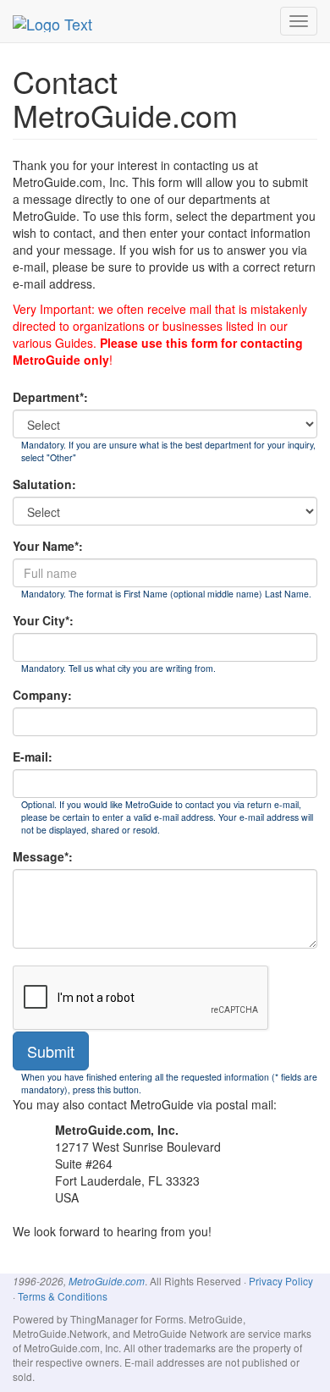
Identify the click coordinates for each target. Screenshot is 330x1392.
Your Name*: (48, 545)
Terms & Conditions (62, 1296)
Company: (42, 694)
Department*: (50, 396)
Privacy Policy (281, 1281)
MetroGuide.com (107, 1281)
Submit (50, 1051)
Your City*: (43, 620)
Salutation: (44, 484)
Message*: (43, 856)
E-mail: (32, 756)
